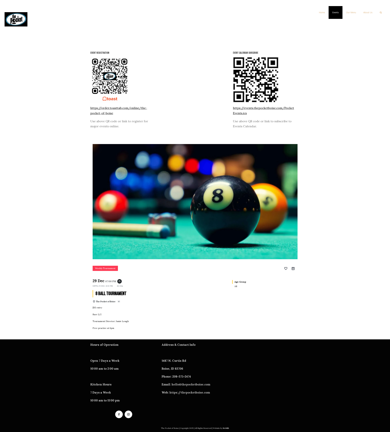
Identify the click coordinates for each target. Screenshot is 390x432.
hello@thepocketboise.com (191, 384)
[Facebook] (119, 414)
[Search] (380, 12)
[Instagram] (128, 414)
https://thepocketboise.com (189, 392)
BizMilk (226, 428)
